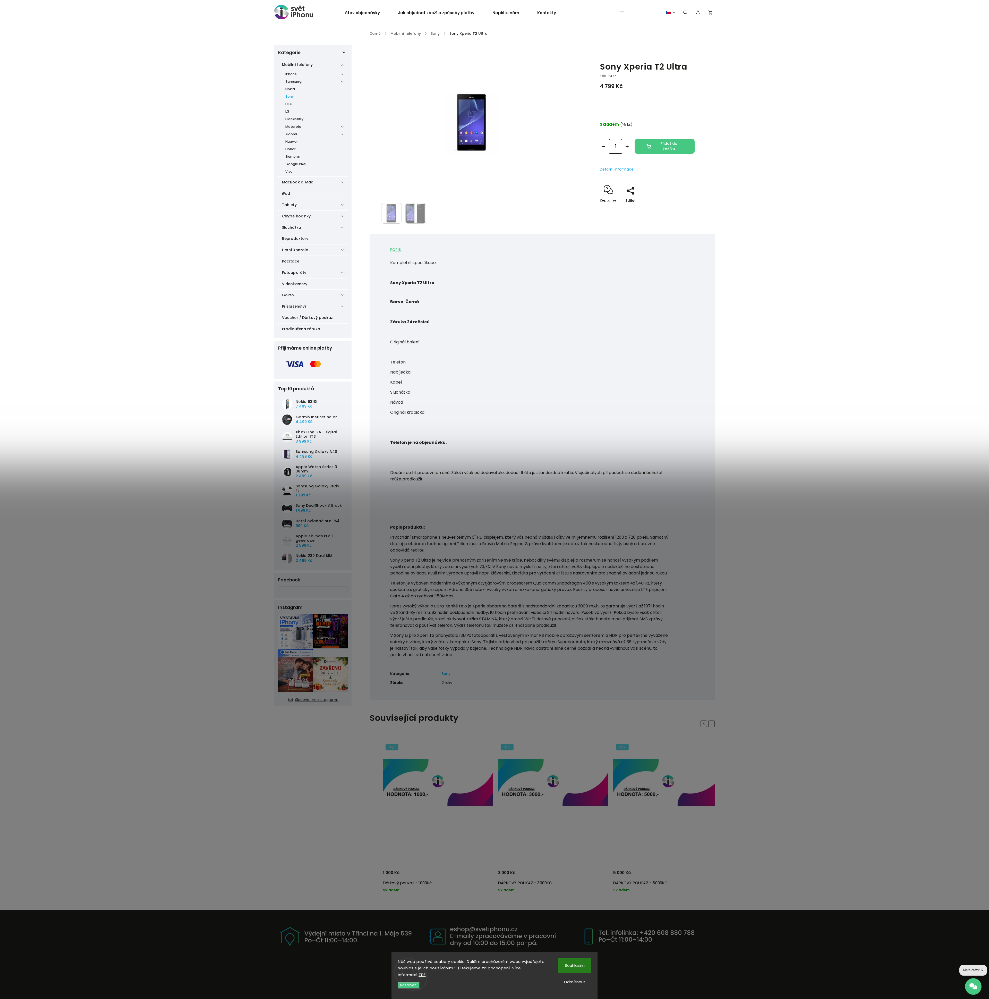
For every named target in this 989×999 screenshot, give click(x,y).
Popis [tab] (395, 249)
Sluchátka (291, 227)
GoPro (288, 295)
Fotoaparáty (294, 272)
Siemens (292, 156)
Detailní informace (617, 169)
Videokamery (294, 283)
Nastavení (408, 985)
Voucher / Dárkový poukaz (307, 317)
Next (712, 723)
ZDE (422, 974)
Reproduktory (295, 238)
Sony (289, 96)
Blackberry (294, 119)
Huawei (291, 141)
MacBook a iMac (297, 182)
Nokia (290, 89)
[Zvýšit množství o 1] (627, 146)
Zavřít (677, 209)
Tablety (289, 204)
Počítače (290, 261)
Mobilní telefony (297, 64)
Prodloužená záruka (301, 329)
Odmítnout (574, 982)
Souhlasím (575, 965)
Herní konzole (295, 249)
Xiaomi (291, 134)
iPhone (291, 74)
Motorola (293, 126)
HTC (288, 104)
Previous (704, 723)
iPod (286, 193)
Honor (290, 149)
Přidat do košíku (668, 146)
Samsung (293, 81)
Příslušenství (294, 306)
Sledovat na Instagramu (316, 699)
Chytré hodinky (296, 216)
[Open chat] (973, 987)
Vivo (289, 171)
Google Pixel (295, 164)
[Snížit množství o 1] (603, 146)
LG (287, 111)
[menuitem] (367, 13)
